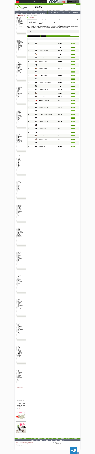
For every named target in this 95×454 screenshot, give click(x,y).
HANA (18, 145)
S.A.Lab (18, 299)
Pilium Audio (19, 255)
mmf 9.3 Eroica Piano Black (44, 132)
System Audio (19, 334)
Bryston (18, 71)
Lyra (18, 186)
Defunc (18, 97)
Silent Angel (19, 308)
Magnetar (18, 190)
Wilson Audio (19, 375)
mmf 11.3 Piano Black (44, 64)
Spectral (18, 322)
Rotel (18, 297)
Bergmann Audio (19, 62)
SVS (18, 332)
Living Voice (19, 182)
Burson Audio (19, 72)
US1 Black (42, 146)
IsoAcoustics (19, 160)
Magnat (18, 188)
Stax (18, 325)
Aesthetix (18, 24)
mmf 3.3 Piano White (43, 89)
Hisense (18, 156)
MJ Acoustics (19, 206)
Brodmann (18, 70)
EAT (18, 114)
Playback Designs (19, 258)
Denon (18, 98)
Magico (18, 187)
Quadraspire (19, 279)
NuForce (18, 233)
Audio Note (18, 43)
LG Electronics (19, 179)
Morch (18, 213)
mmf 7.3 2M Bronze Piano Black (45, 114)
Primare (18, 263)
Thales (18, 346)
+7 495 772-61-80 (38, 7)
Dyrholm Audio (19, 112)
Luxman (18, 185)
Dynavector (19, 110)
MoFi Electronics (19, 208)
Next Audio (18, 228)
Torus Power (19, 351)
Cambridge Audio (19, 74)
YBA (18, 380)
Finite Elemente (19, 136)
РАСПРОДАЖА (68, 12)
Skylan (18, 311)
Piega (18, 254)
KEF (18, 169)
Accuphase (19, 18)
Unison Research (19, 357)
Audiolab (18, 47)
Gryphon (18, 144)
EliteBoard (18, 118)
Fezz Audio (18, 134)
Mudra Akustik (19, 216)
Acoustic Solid (19, 22)
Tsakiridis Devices (19, 355)
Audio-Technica (19, 46)
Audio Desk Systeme (20, 42)
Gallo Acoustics (19, 140)
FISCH (18, 137)
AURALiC (18, 51)
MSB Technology (19, 215)
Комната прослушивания (56, 10)
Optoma (18, 239)
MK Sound (18, 207)
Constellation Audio (19, 87)
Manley (18, 191)
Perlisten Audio (19, 251)
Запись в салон (49, 10)
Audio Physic (19, 44)
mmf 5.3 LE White (43, 103)
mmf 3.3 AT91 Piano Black (44, 86)
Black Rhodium (19, 64)
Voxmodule (18, 368)
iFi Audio (18, 157)
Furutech (18, 139)
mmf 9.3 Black (42, 128)
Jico (18, 164)
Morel (18, 214)
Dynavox (18, 111)
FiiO (18, 135)
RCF (18, 282)
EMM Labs (18, 119)
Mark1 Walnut (42, 54)
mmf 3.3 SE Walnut (43, 93)
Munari (18, 217)
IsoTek (18, 162)
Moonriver (18, 212)
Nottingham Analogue (20, 232)
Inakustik (18, 158)
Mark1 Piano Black (43, 50)
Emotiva (18, 120)
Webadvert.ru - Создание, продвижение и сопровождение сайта (24, 442)
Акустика (32, 440)
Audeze (18, 38)
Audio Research (19, 45)
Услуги (28, 10)
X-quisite (18, 378)
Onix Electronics (19, 236)
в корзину (73, 43)
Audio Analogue (19, 41)
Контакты (64, 10)
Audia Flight (19, 39)
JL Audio (18, 165)
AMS (18, 27)
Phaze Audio (19, 252)
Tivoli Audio (18, 348)
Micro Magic (19, 203)
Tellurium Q (19, 345)
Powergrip (18, 261)
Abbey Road (19, 17)
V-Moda (18, 358)
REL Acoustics (19, 287)
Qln (17, 277)
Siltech (18, 309)
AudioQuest (19, 49)
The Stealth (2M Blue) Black (44, 142)
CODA (18, 86)
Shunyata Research (20, 305)
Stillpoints (18, 328)
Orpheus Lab (19, 240)
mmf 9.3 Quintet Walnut (44, 135)
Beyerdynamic (19, 63)
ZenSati (18, 382)
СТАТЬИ (54, 12)
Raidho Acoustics (19, 281)
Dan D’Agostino (19, 93)
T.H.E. (18, 335)
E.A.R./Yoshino (19, 113)
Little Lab (18, 181)
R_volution (18, 280)
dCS (18, 96)
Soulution (18, 321)
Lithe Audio (18, 180)
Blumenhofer (19, 66)
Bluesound (18, 65)
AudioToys (18, 50)
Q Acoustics (19, 275)
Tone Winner (19, 350)
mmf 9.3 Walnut (43, 139)
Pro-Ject (18, 264)
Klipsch (18, 170)
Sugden (18, 330)
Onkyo (18, 237)
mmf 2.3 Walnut (43, 75)
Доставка (33, 10)
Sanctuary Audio (19, 301)
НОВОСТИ (50, 12)
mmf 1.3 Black (42, 57)
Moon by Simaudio (19, 211)
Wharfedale (19, 373)
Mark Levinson (19, 193)
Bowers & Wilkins (19, 69)
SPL (18, 324)
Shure (18, 306)
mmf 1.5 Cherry (43, 61)
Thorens (18, 347)
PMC (18, 260)
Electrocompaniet (19, 116)
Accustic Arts (19, 19)
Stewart (18, 327)
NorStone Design (19, 231)
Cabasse (18, 73)
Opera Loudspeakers (20, 238)
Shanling (18, 303)
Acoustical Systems (20, 23)
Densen (18, 99)
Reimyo (18, 285)
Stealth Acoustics (19, 326)
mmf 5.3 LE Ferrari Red (44, 100)
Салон (23, 10)
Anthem (18, 28)
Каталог (32, 15)
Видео (41, 440)
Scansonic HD (19, 302)
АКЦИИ (63, 12)
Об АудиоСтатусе (20, 388)
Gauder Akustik (19, 141)
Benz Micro (19, 61)
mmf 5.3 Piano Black (43, 107)
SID (17, 307)
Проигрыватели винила (33, 31)
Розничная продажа (20, 389)
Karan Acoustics (19, 167)
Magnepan (18, 189)
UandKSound (19, 356)
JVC (18, 166)
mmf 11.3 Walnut (43, 68)
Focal (18, 138)
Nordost (18, 230)
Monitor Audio (19, 209)
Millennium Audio (19, 204)
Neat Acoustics (19, 226)
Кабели (56, 440)
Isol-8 (18, 161)
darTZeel (18, 94)
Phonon (18, 253)
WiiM (18, 374)
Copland (18, 88)
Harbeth (18, 146)
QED (18, 276)
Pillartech (18, 256)
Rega (18, 284)
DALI (18, 92)
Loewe (18, 183)
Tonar (18, 349)
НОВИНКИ (58, 12)
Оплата (38, 10)
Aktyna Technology (20, 26)
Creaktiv (18, 89)
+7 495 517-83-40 (38, 6)
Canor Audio (19, 75)
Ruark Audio (19, 298)
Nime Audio (18, 229)
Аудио (37, 440)
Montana (18, 210)
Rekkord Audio (19, 286)
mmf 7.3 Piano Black (43, 121)
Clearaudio (18, 85)
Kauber (18, 168)
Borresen (18, 67)
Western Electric (19, 372)
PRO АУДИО (46, 440)
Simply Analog (19, 310)
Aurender (18, 52)
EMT (18, 121)
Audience (18, 40)
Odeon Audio (19, 235)
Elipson (18, 117)
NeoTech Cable (19, 227)
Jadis (18, 163)
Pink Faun (18, 257)
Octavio (18, 234)
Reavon (18, 283)
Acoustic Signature (19, 21)
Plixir (18, 259)
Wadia (18, 371)
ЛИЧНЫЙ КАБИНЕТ (76, 12)
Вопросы (43, 10)
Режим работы (69, 10)
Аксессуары (61, 440)
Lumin (18, 184)
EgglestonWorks (19, 115)
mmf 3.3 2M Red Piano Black (45, 82)
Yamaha (18, 379)
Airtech (18, 25)
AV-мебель (51, 440)
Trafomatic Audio (19, 353)
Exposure (18, 132)
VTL (18, 370)
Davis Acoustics (19, 95)
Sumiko (18, 331)
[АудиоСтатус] (22, 7)
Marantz (18, 192)
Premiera (18, 262)
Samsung (18, 300)
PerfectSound (19, 250)
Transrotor (18, 354)
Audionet (18, 48)
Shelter (18, 304)
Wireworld (18, 376)
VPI (17, 369)
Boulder (18, 68)
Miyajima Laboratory (20, 205)
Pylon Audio (19, 274)
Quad (18, 278)
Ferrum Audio (19, 133)
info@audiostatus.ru (21, 408)
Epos (18, 122)
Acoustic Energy (19, 20)
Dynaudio (18, 109)
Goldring (18, 143)
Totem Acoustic (19, 352)
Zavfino (18, 381)
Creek (18, 90)
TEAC (18, 344)
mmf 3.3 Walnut (43, 96)
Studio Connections (20, 329)
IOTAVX (18, 159)
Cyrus (18, 91)
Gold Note (18, 142)
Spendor (18, 323)
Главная (28, 15)
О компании (18, 10)
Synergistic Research (20, 333)
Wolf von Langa (19, 377)
